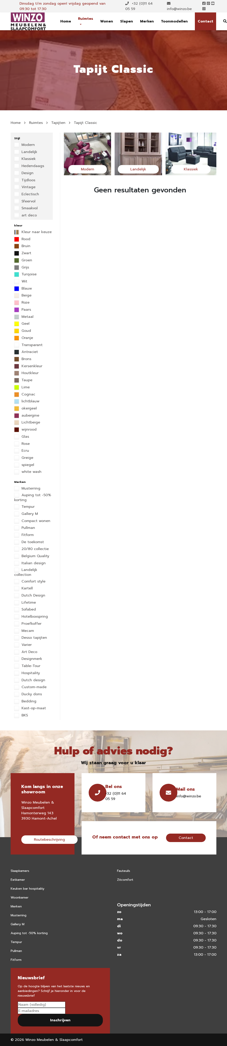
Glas (24, 436)
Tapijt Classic (85, 122)
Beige (25, 295)
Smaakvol (29, 208)
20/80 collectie (34, 549)
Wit (23, 281)
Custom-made (33, 687)
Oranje (26, 338)
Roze (24, 302)
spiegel (27, 465)
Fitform (27, 535)
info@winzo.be (179, 9)
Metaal (26, 316)
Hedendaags (32, 166)
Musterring (30, 488)
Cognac (27, 394)
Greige (26, 457)
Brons (25, 359)
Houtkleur (29, 373)
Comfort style (32, 581)
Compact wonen (35, 521)
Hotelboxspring (34, 616)
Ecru (24, 450)
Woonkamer (19, 897)
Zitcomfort (125, 879)
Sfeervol (27, 201)
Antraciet (29, 352)
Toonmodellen (174, 21)
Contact (205, 21)
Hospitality (30, 673)
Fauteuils (123, 871)
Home (65, 21)
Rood (25, 239)
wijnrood (28, 429)
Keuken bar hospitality (27, 888)
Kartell (26, 588)
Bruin (25, 246)
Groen (26, 260)
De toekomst (32, 542)
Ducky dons (31, 694)
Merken (147, 21)
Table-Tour (30, 666)
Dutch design (32, 680)
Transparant (31, 345)
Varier (26, 645)
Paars (25, 309)
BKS (24, 715)
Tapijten (58, 122)
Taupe (26, 380)
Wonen (106, 21)
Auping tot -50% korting (32, 498)
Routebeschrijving (49, 839)
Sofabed (28, 609)
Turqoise (28, 274)
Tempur (27, 506)
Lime (25, 387)
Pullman (27, 528)
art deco (28, 215)
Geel (24, 323)
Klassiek (28, 159)
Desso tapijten (33, 637)
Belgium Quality (34, 556)
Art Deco (28, 652)
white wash (30, 472)
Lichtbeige (30, 422)
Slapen (126, 21)
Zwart (25, 253)
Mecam (27, 631)
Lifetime (28, 602)
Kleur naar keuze (36, 232)
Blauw (26, 288)
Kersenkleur (31, 366)
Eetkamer (18, 879)
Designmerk (31, 659)
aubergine (29, 415)
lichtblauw (29, 401)
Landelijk (28, 152)
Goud (25, 331)
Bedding (28, 701)
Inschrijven (60, 1020)
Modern (27, 145)
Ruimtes (85, 18)
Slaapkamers (20, 871)
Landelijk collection (25, 572)
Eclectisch (29, 194)
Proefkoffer (30, 623)
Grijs (24, 267)
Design (26, 173)
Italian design (33, 563)
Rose (25, 443)
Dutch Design (32, 595)
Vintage (27, 187)
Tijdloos (27, 180)
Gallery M (29, 514)
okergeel (28, 408)
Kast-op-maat (33, 708)
